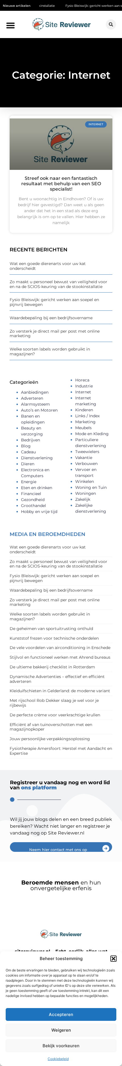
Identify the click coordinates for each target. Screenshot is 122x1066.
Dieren (27, 463)
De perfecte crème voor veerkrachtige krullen (55, 714)
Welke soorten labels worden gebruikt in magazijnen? (50, 351)
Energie (28, 481)
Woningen (85, 493)
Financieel (31, 493)
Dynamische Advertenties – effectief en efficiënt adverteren (57, 679)
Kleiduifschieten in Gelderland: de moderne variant (60, 690)
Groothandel (33, 505)
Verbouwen (86, 463)
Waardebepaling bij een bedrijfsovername (51, 317)
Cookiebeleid (58, 1059)
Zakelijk (82, 499)
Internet (83, 392)
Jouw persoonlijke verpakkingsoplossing (50, 738)
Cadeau (28, 451)
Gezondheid (33, 499)
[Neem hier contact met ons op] (105, 848)
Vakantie (83, 457)
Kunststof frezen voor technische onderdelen (54, 638)
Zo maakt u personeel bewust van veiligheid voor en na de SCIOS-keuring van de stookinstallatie (58, 284)
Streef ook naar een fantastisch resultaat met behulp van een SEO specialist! (61, 184)
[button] (113, 958)
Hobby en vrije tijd (39, 511)
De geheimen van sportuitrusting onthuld (51, 628)
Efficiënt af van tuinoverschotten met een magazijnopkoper (51, 727)
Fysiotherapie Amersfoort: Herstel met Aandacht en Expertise (61, 751)
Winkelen (84, 481)
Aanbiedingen (35, 392)
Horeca (82, 380)
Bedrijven (30, 440)
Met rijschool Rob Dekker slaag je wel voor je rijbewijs (54, 703)
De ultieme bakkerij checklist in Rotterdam (52, 666)
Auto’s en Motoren (39, 410)
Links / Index (87, 415)
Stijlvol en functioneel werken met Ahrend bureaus (60, 657)
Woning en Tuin (91, 487)
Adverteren (32, 398)
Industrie (84, 386)
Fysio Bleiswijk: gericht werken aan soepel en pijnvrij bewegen (54, 302)
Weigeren (61, 1030)
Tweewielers (87, 451)
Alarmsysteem (35, 404)
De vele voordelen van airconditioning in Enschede (60, 647)
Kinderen (84, 409)
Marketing (85, 421)
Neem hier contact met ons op (58, 849)
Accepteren (61, 1014)
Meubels (83, 427)
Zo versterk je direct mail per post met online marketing (55, 334)
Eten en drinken (36, 487)
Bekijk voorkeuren (61, 1045)
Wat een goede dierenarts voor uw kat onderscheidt (48, 266)
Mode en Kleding (92, 433)
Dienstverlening (37, 457)
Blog (26, 445)
